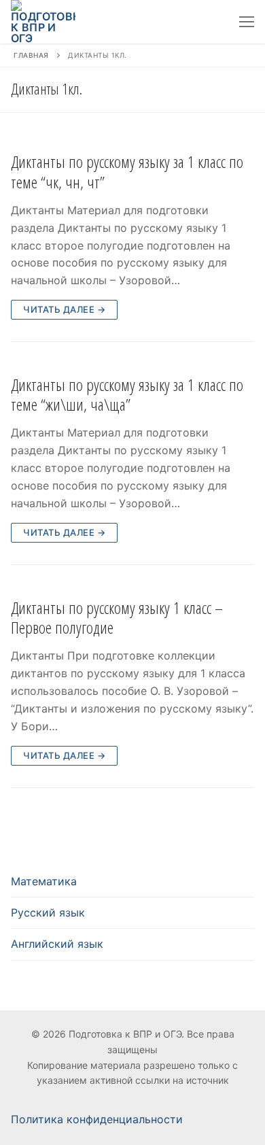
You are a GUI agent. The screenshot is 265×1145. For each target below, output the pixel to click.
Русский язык (48, 912)
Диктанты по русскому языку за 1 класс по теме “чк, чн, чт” (127, 171)
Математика (44, 881)
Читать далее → (64, 309)
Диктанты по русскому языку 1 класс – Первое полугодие (117, 617)
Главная (31, 55)
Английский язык (57, 944)
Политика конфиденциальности (97, 1119)
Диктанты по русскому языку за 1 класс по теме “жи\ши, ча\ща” (127, 394)
